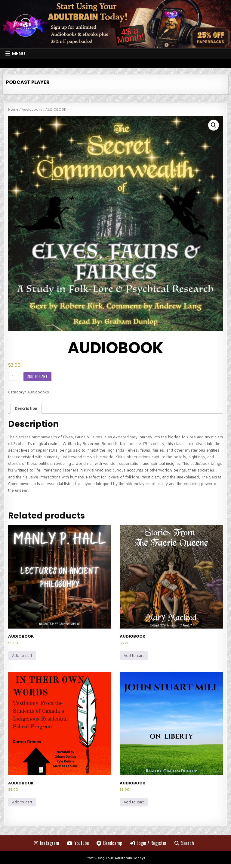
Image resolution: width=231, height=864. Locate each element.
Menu (18, 53)
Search (187, 843)
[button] (213, 125)
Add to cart (37, 376)
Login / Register (152, 843)
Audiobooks (32, 109)
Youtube (81, 843)
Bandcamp (112, 843)
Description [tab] (26, 408)
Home (13, 109)
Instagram (49, 843)
